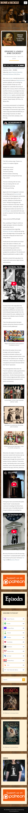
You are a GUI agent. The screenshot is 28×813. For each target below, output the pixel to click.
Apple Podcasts (13, 72)
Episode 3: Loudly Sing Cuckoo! (14, 52)
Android (5, 74)
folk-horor (9, 95)
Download (21, 68)
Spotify (20, 72)
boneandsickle (11, 56)
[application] (14, 65)
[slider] (22, 65)
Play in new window (13, 68)
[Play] (5, 65)
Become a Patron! (14, 560)
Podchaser (11, 74)
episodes (10, 78)
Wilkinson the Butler (8, 231)
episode (17, 194)
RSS (15, 74)
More (18, 74)
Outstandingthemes (14, 811)
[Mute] (18, 65)
